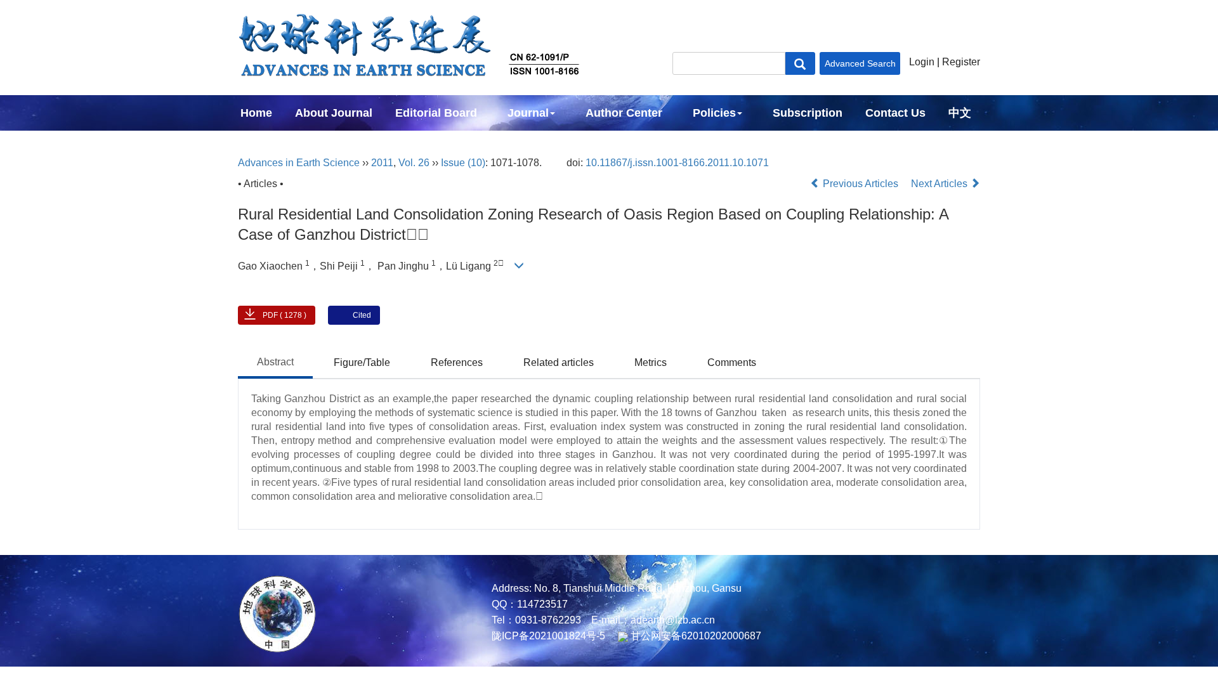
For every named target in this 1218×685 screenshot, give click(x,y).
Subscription (807, 113)
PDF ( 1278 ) (284, 315)
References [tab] (457, 362)
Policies (714, 113)
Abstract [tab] (275, 361)
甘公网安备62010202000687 (694, 635)
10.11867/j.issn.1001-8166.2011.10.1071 (677, 162)
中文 (959, 113)
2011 (382, 162)
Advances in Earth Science (299, 162)
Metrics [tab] (650, 362)
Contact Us (895, 113)
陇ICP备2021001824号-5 (548, 635)
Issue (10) (463, 162)
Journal (528, 113)
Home (256, 113)
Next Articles (940, 183)
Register (961, 61)
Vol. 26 (413, 162)
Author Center (624, 113)
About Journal (333, 113)
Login (921, 61)
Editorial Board (436, 113)
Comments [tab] (731, 362)
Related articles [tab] (558, 362)
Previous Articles (860, 183)
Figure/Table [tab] (362, 362)
